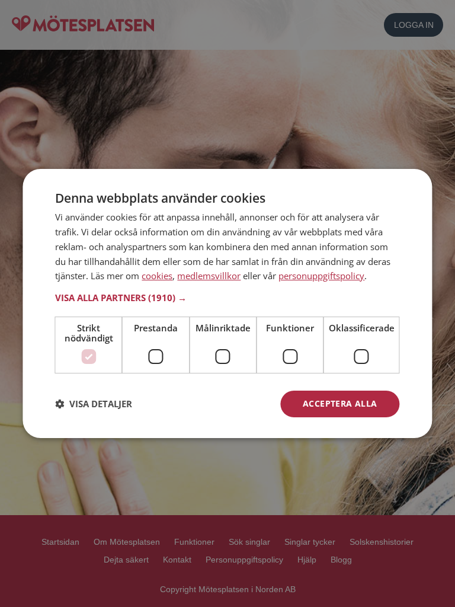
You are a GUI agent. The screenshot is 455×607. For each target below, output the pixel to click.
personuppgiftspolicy (321, 276)
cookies (157, 276)
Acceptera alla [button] (340, 403)
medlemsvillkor (209, 276)
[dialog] (227, 303)
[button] (227, 297)
